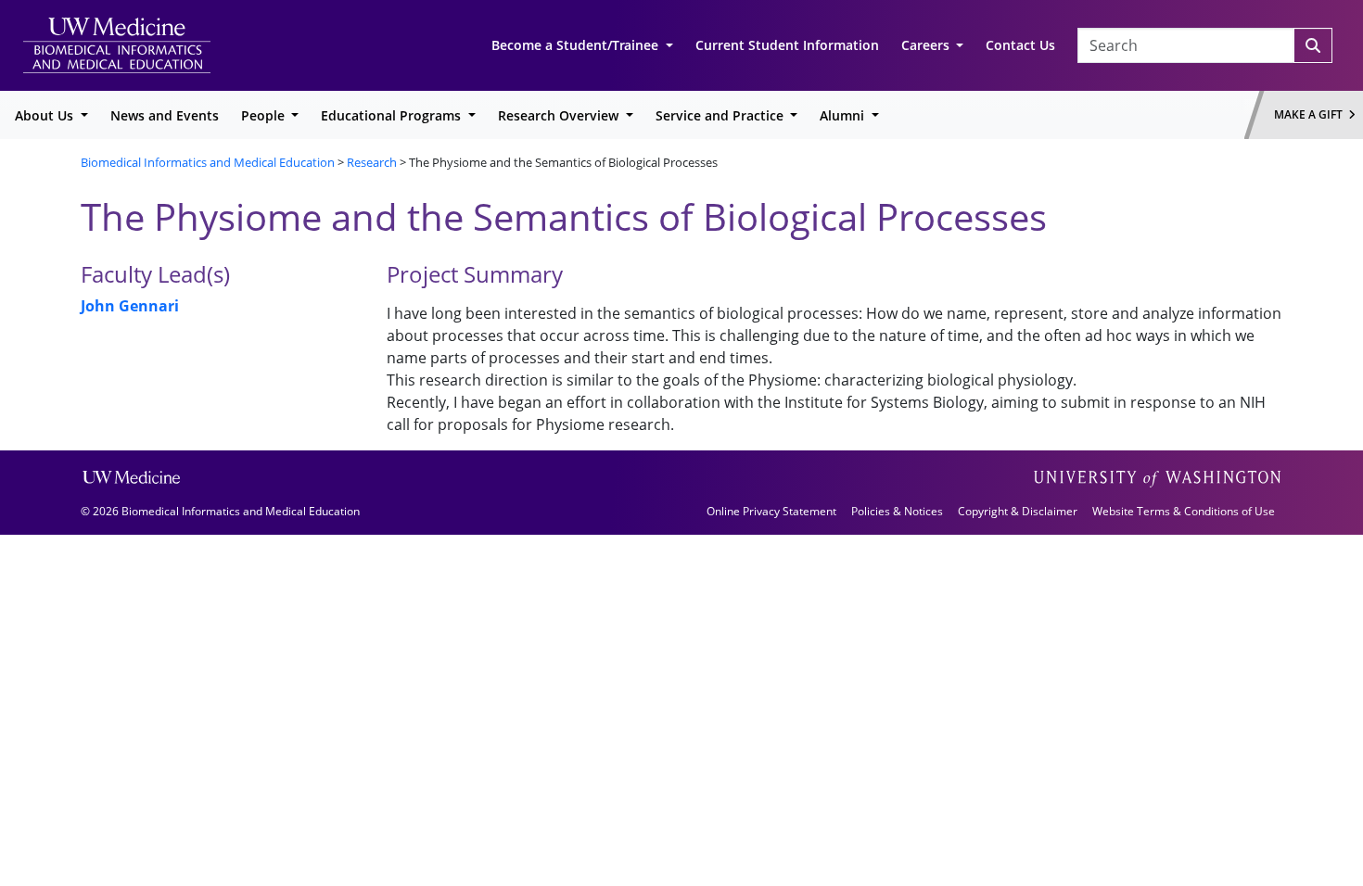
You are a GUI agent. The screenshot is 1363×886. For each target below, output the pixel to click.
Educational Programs (393, 115)
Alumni (844, 115)
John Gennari (130, 306)
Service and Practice (721, 115)
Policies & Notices (897, 511)
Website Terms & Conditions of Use (1183, 511)
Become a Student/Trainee (576, 45)
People (264, 115)
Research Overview (560, 115)
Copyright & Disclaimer (1017, 511)
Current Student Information (787, 45)
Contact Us (1020, 45)
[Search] (1312, 45)
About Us (46, 115)
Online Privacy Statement (771, 511)
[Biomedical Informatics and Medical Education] (116, 44)
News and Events (164, 115)
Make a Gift (1311, 114)
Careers (927, 45)
